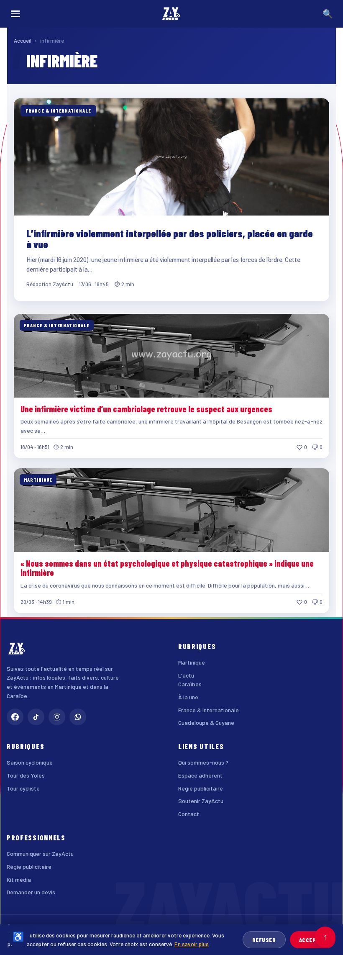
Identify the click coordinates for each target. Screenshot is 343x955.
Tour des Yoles (26, 775)
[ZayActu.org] (171, 14)
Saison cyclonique (30, 762)
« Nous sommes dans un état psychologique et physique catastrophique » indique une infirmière (167, 568)
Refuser (264, 939)
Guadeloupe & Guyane (206, 722)
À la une (188, 697)
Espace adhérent (200, 775)
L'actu (186, 675)
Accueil (22, 40)
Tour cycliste (23, 788)
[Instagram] (57, 717)
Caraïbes (190, 684)
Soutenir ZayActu (200, 800)
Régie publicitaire (200, 788)
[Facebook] (15, 717)
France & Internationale (208, 710)
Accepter (312, 939)
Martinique (191, 662)
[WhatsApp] (77, 717)
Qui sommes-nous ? (203, 762)
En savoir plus (191, 943)
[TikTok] (36, 717)
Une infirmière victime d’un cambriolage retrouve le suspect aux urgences (146, 409)
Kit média (19, 879)
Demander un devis (31, 892)
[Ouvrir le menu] (15, 14)
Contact (188, 813)
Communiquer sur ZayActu (40, 853)
